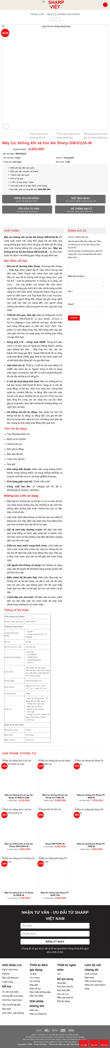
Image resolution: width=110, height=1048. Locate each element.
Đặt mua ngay (80, 198)
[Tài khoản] (105, 4)
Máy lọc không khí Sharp (63, 14)
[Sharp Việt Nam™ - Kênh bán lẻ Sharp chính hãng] (55, 4)
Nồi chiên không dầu (40, 992)
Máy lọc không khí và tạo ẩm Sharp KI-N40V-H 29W (19, 796)
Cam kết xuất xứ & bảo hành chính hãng (28, 186)
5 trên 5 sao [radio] (74, 271)
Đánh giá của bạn (76, 276)
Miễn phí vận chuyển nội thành (24, 171)
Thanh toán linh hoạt (19, 175)
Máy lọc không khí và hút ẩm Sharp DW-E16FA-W (19, 845)
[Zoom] (6, 126)
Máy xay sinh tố (65, 997)
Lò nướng (35, 981)
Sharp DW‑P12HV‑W (55, 844)
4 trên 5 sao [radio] (91, 266)
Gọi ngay (84, 1045)
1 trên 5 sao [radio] (72, 262)
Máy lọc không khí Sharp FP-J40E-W (91, 845)
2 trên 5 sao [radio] (85, 262)
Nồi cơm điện (36, 996)
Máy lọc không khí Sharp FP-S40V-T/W (55, 893)
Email (71, 304)
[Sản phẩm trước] (52, 19)
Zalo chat (94, 1045)
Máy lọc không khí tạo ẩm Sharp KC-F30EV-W (55, 796)
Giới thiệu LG (11, 965)
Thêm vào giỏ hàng (26, 198)
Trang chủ (37, 14)
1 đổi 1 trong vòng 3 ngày (22, 182)
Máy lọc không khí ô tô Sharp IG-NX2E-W (18, 893)
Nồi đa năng (63, 1001)
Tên (70, 292)
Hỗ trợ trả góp (16, 178)
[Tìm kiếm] (100, 4)
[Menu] (4, 4)
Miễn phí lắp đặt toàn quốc (22, 168)
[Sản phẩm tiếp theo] (58, 19)
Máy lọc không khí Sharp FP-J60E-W (91, 796)
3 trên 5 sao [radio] (74, 266)
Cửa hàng (104, 1045)
